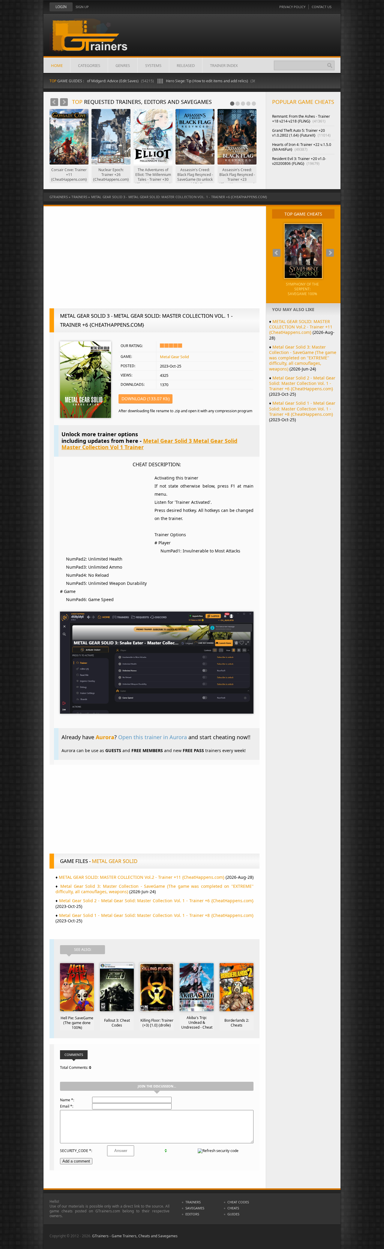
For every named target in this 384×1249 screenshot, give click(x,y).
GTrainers (59, 197)
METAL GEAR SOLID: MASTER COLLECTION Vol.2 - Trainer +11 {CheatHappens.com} (141, 877)
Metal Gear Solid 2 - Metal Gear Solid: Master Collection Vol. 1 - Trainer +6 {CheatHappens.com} (156, 900)
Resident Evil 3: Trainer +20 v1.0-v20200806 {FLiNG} (299, 161)
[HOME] (95, 40)
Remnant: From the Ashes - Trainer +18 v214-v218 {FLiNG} (301, 119)
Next (64, 102)
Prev (54, 102)
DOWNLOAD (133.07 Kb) (146, 398)
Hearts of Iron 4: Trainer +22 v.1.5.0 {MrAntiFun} (301, 147)
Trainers (79, 197)
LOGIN (61, 6)
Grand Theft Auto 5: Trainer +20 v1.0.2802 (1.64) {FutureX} (301, 133)
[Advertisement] (155, 260)
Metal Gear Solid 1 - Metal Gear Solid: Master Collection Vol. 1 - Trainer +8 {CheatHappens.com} (156, 915)
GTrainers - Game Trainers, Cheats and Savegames (135, 1235)
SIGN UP (82, 7)
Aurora (105, 737)
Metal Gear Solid (174, 356)
